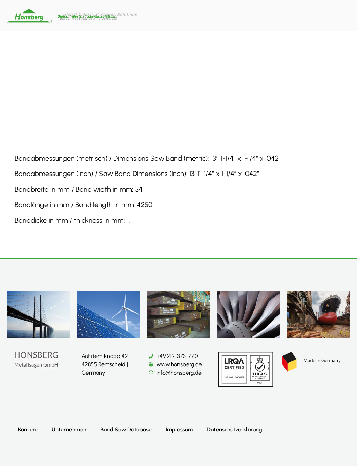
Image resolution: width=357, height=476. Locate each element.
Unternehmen (69, 429)
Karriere (28, 429)
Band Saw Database (126, 429)
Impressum (179, 429)
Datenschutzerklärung (234, 429)
